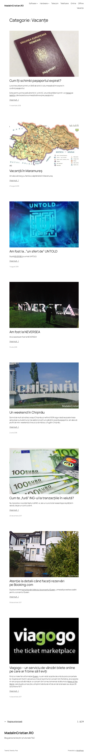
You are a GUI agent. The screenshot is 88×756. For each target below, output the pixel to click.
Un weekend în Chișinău (27, 412)
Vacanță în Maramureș (25, 171)
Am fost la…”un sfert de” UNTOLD (33, 251)
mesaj (68, 93)
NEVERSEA (18, 256)
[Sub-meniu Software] (37, 3)
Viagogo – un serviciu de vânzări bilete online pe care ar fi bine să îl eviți (42, 669)
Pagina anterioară (13, 721)
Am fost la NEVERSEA (24, 332)
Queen (35, 676)
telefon (12, 95)
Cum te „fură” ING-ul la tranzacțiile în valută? (41, 498)
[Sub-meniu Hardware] (48, 3)
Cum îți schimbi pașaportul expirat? (35, 80)
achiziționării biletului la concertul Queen (38, 589)
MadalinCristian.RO (14, 5)
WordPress (80, 750)
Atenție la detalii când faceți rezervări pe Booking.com (36, 582)
